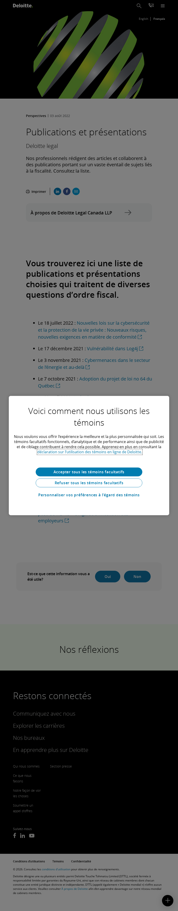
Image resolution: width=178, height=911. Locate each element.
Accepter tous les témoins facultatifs (89, 471)
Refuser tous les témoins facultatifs (89, 482)
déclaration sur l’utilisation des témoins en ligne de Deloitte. (89, 451)
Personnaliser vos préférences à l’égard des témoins (89, 494)
